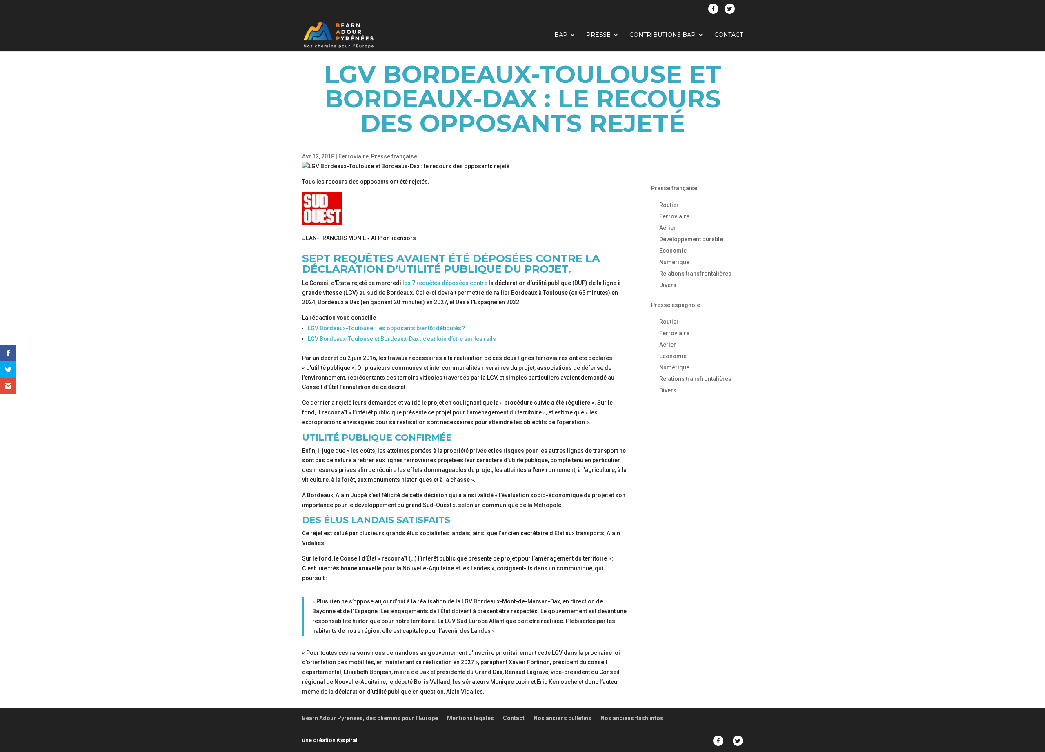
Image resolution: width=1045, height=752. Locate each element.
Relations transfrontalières (695, 273)
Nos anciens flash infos (631, 718)
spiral (347, 740)
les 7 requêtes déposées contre (444, 283)
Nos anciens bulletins (562, 718)
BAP (560, 35)
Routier (669, 205)
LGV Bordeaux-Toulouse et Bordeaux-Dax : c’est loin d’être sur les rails (402, 339)
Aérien (668, 228)
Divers (667, 285)
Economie (673, 250)
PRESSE (598, 35)
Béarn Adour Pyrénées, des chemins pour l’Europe (370, 718)
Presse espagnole (675, 305)
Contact (728, 35)
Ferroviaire (353, 156)
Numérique (674, 262)
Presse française (394, 156)
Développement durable (691, 239)
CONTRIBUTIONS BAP (662, 35)
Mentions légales (470, 718)
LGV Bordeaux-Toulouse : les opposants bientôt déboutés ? (386, 328)
